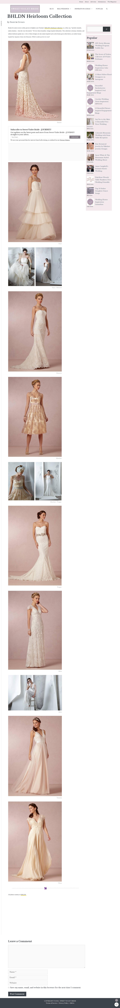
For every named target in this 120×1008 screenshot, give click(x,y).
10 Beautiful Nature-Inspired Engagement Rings (103, 110)
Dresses (21, 22)
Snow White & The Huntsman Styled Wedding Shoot (102, 157)
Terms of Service (52, 1003)
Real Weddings (63, 9)
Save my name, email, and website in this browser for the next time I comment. (45, 988)
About (87, 2)
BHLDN (23, 894)
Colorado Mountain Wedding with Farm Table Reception (102, 135)
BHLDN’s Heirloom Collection (53, 28)
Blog (52, 9)
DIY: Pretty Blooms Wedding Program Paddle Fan (102, 45)
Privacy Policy (64, 1003)
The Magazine (112, 2)
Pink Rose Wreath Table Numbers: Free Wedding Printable (103, 179)
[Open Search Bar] (106, 8)
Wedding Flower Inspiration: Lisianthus (101, 202)
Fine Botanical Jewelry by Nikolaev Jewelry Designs (102, 146)
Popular (99, 9)
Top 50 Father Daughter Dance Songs (101, 191)
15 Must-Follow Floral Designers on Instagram (103, 77)
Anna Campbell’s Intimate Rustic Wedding (101, 168)
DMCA (72, 1003)
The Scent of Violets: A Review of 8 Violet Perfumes (103, 56)
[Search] (106, 29)
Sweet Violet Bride (25, 9)
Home (81, 2)
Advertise (93, 2)
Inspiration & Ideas (82, 9)
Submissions (102, 2)
